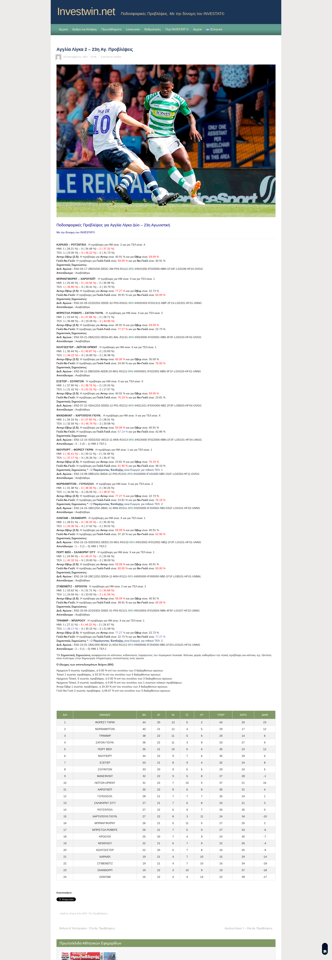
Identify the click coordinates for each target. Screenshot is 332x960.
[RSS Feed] (266, 10)
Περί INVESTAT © (176, 29)
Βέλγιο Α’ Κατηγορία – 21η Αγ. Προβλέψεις (87, 928)
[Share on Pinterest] (261, 913)
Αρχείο (197, 29)
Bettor (118, 56)
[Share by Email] (267, 913)
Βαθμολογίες (152, 29)
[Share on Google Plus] (255, 913)
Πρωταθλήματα (111, 29)
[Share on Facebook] (249, 913)
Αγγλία (64, 913)
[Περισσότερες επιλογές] (273, 913)
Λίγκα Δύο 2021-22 (80, 913)
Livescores (133, 29)
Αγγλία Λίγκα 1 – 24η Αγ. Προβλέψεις (248, 928)
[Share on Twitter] (243, 913)
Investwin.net (86, 11)
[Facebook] (272, 10)
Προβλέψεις (100, 913)
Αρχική (63, 29)
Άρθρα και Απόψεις (84, 29)
